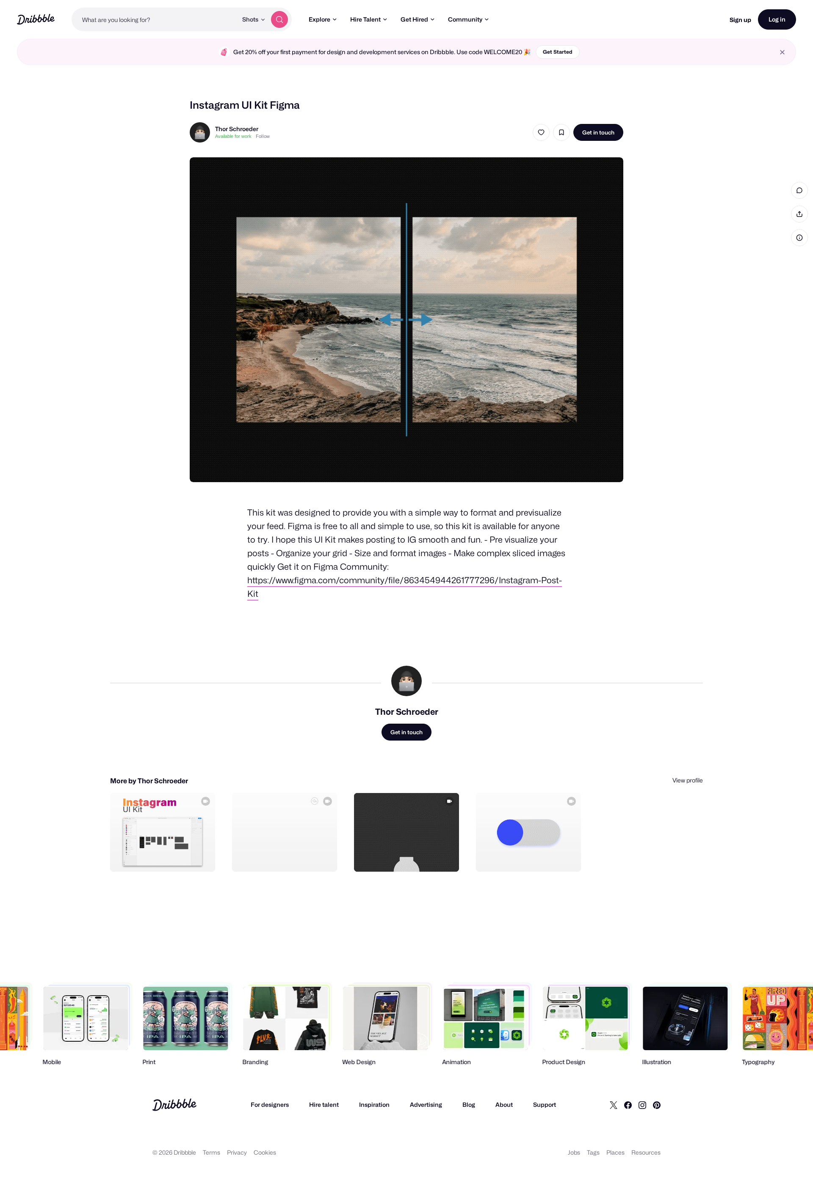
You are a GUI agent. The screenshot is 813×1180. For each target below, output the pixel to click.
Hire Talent (365, 19)
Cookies (265, 1152)
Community (465, 19)
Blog (468, 1104)
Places (615, 1152)
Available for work (233, 136)
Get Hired (414, 19)
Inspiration (374, 1104)
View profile (687, 780)
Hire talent (324, 1104)
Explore (319, 19)
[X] (613, 1105)
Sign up (740, 19)
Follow (263, 136)
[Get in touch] (165, 856)
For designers (270, 1104)
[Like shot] (541, 132)
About (504, 1104)
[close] (782, 52)
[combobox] (154, 19)
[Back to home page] (36, 19)
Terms (211, 1152)
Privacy (237, 1152)
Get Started (557, 52)
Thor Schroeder (236, 128)
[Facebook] (628, 1105)
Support (544, 1104)
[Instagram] (642, 1105)
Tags (593, 1152)
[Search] (279, 19)
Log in (777, 19)
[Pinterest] (657, 1105)
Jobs (574, 1152)
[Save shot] (561, 132)
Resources (646, 1152)
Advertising (426, 1104)
